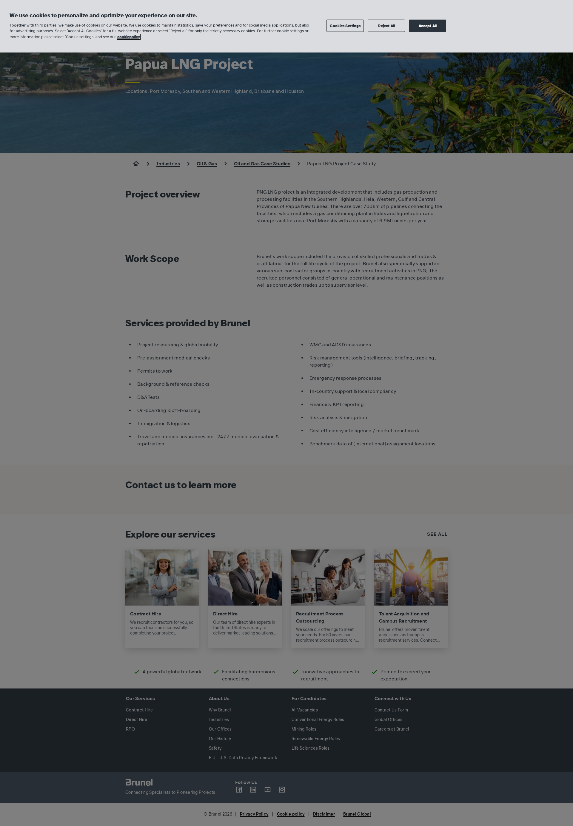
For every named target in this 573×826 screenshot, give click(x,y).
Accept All (428, 25)
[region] (286, 26)
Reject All (386, 25)
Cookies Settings (345, 25)
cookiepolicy (128, 37)
